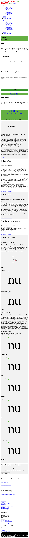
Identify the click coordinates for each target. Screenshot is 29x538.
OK (14, 536)
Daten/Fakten (14, 94)
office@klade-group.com (6, 521)
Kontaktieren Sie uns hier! (6, 157)
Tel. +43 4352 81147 (5, 473)
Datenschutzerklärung (5, 531)
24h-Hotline (14, 112)
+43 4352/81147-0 (5, 520)
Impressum (3, 530)
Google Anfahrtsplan (5, 523)
